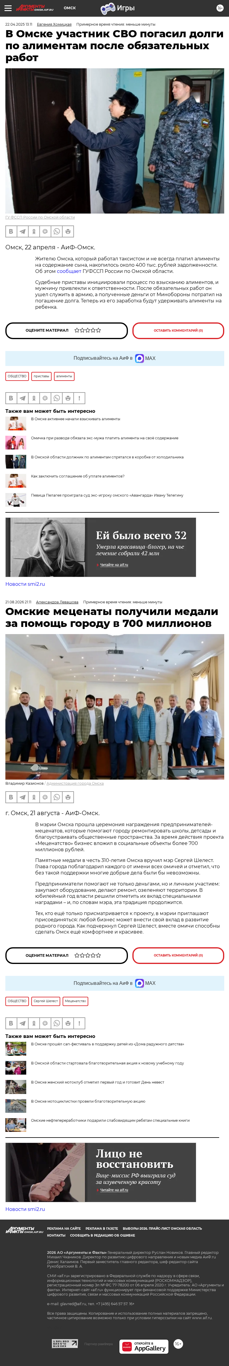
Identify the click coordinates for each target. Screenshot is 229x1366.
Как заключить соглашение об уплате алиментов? (78, 476)
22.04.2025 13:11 (18, 24)
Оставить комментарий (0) (178, 331)
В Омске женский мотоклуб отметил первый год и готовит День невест (97, 1082)
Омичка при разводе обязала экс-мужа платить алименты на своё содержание (104, 438)
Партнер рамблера (98, 1344)
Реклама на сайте (64, 1229)
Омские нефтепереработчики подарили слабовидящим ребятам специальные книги (110, 1120)
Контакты (56, 1235)
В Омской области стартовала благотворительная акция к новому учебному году (107, 1063)
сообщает (70, 271)
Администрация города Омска (75, 783)
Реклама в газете (102, 1229)
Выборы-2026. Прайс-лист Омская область (162, 1229)
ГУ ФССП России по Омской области (40, 217)
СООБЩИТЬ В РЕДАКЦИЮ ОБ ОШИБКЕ (102, 1235)
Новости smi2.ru (25, 584)
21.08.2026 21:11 (18, 602)
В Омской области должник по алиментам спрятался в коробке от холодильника (107, 457)
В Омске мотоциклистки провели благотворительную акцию (88, 1101)
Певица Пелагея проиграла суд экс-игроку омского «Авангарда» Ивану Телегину (107, 495)
